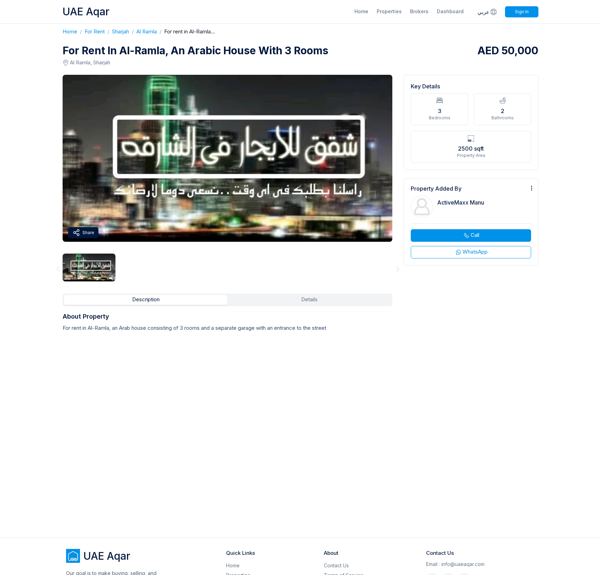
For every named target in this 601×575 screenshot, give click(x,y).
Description (146, 299)
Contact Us (336, 565)
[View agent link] (471, 222)
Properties (389, 11)
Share (88, 232)
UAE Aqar (86, 11)
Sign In (522, 11)
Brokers (419, 11)
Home (361, 11)
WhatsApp (475, 251)
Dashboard (450, 11)
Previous (57, 269)
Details (309, 299)
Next (398, 269)
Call (475, 235)
